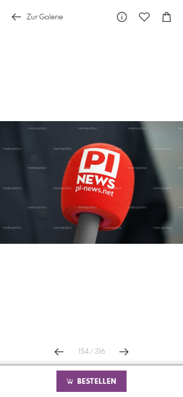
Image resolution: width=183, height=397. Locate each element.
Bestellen (95, 381)
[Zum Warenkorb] (167, 17)
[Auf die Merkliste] (144, 17)
